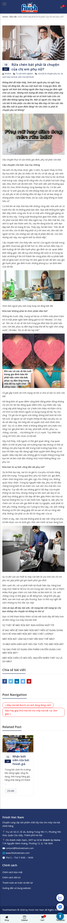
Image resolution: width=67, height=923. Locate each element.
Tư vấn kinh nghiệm (24, 73)
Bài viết (13, 16)
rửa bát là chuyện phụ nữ (49, 73)
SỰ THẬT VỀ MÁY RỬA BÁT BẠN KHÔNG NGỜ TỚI (28, 625)
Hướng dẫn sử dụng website (16, 888)
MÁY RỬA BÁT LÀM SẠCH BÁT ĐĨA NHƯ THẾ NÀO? (28, 638)
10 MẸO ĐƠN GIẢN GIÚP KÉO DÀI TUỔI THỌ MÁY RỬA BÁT (33, 644)
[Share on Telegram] (23, 681)
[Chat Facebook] (60, 907)
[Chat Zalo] (60, 897)
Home (5, 16)
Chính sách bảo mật (12, 872)
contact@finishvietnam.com (20, 848)
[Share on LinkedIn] (16, 681)
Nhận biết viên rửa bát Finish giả (20, 760)
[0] (61, 7)
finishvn (8, 73)
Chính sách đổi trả (11, 877)
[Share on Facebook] (4, 681)
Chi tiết (10, 790)
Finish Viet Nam (36, 909)
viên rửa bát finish (26, 77)
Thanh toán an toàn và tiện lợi (17, 882)
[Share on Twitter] (10, 681)
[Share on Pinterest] (29, 681)
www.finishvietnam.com (18, 852)
